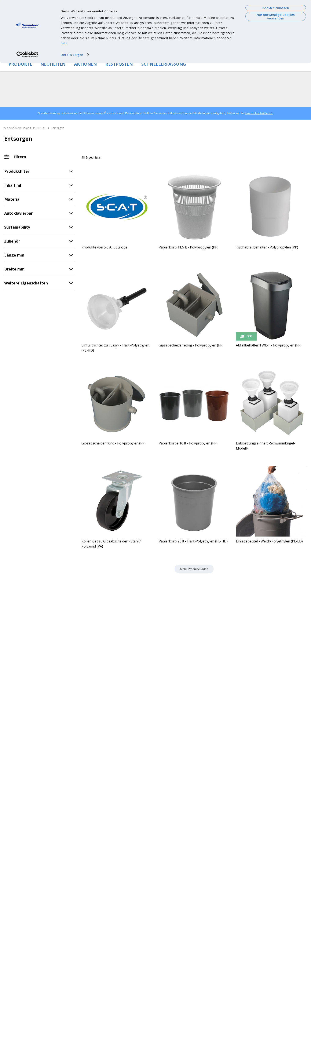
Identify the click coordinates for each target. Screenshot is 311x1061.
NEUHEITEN (53, 64)
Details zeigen (72, 54)
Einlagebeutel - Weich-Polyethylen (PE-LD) (269, 541)
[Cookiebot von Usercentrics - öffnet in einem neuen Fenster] (27, 54)
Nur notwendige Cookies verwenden (276, 16)
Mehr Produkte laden (194, 569)
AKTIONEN (85, 64)
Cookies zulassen (275, 8)
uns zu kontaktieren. (259, 113)
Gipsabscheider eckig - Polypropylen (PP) (191, 345)
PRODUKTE (20, 64)
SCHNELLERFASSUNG (163, 64)
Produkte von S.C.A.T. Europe (104, 247)
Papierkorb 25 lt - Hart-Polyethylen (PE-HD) (193, 541)
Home (25, 128)
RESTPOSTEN (119, 64)
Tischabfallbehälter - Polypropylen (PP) (267, 247)
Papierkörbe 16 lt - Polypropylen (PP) (188, 443)
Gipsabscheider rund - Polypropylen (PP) (113, 443)
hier (64, 43)
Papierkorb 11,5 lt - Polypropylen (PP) (188, 247)
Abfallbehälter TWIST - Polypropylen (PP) (268, 345)
